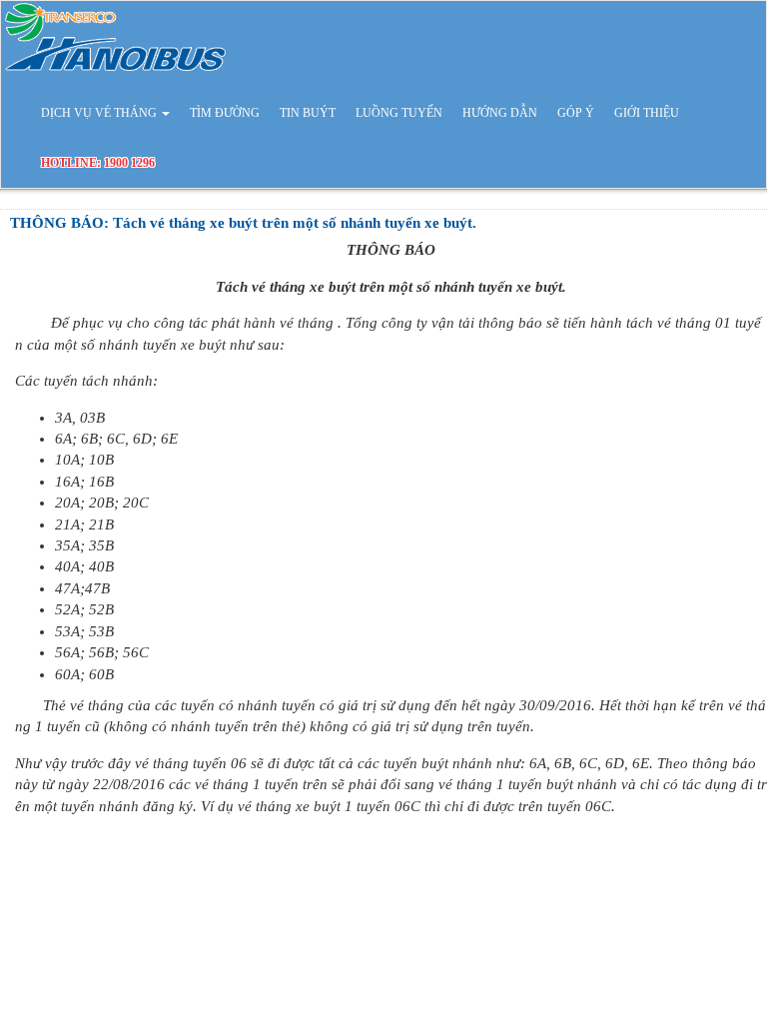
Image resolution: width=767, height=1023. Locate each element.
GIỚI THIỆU (646, 113)
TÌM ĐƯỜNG (225, 113)
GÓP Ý (575, 113)
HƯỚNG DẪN (499, 113)
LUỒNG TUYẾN (399, 113)
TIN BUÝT (308, 113)
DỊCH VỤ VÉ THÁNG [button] (100, 113)
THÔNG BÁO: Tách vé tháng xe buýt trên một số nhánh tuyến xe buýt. (243, 223)
